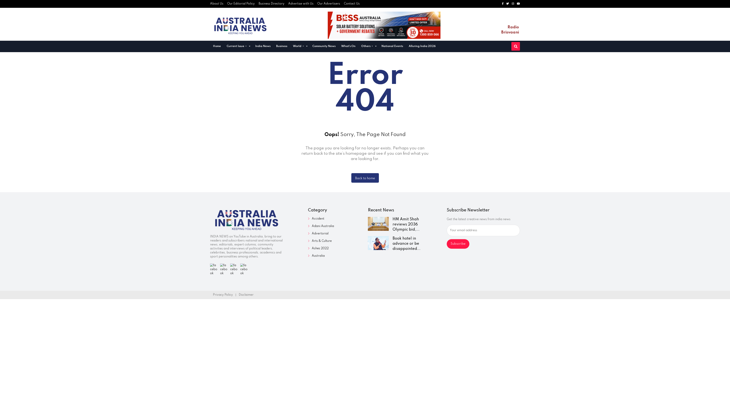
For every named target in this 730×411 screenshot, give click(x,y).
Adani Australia (323, 226)
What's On (348, 46)
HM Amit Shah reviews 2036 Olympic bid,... (406, 224)
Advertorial (320, 233)
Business (281, 46)
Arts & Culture (322, 241)
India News (263, 46)
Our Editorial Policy (241, 3)
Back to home (365, 178)
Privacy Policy (223, 294)
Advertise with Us (300, 3)
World (297, 46)
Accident (318, 218)
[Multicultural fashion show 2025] (384, 25)
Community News (324, 46)
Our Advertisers (328, 3)
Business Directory (271, 3)
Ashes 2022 (320, 248)
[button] (249, 47)
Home (217, 46)
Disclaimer (246, 294)
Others (366, 46)
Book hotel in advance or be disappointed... (407, 244)
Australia (318, 255)
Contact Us (352, 3)
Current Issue (236, 46)
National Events (392, 46)
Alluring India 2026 (422, 46)
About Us (216, 3)
